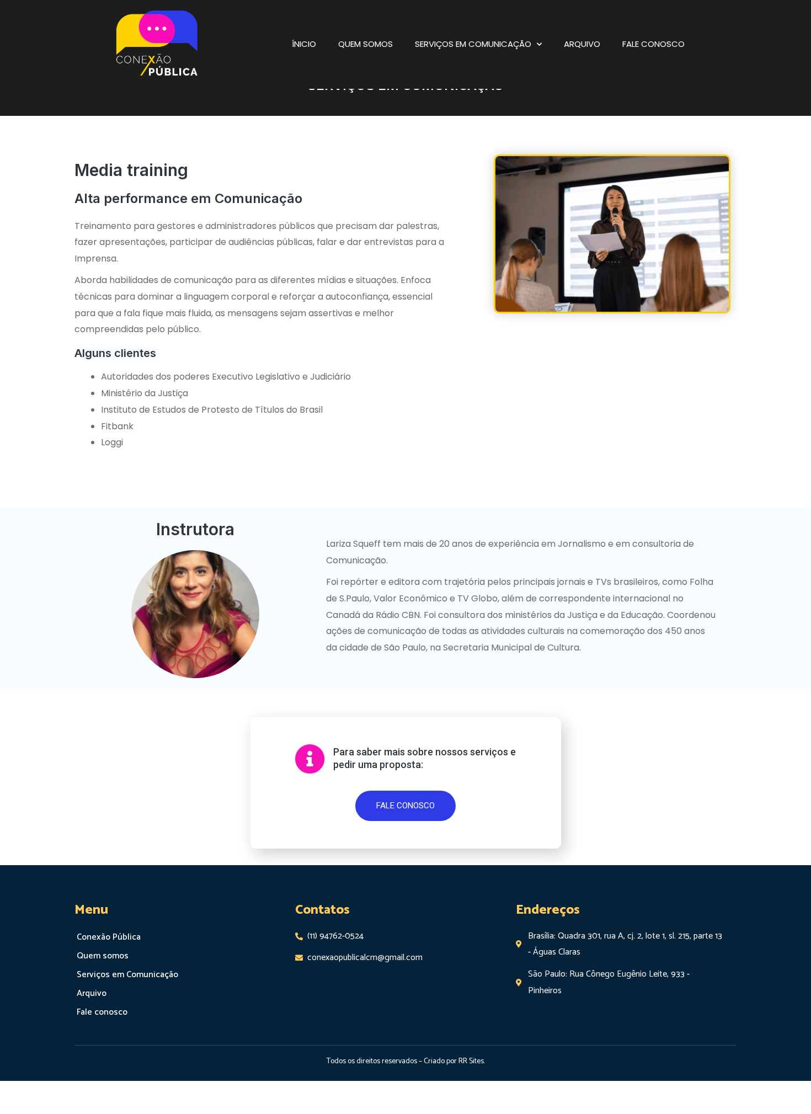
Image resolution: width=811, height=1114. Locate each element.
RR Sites (471, 1061)
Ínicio (304, 44)
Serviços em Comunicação (473, 44)
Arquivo (582, 44)
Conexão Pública (109, 937)
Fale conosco (653, 44)
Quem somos (365, 44)
